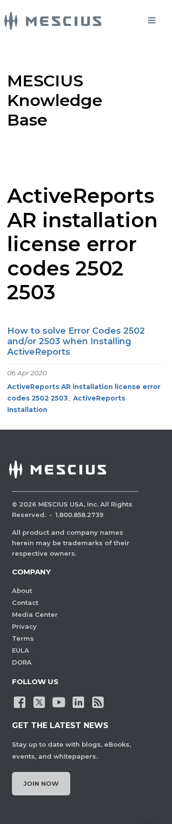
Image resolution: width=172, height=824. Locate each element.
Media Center (35, 614)
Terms (23, 638)
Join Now (41, 783)
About (22, 590)
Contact (25, 602)
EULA (20, 650)
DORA (22, 662)
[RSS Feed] (98, 702)
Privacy (24, 626)
